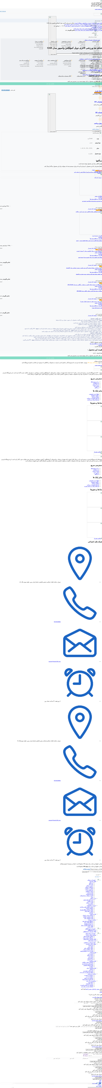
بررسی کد (85, 1055)
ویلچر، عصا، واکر (89, 911)
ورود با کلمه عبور (97, 1032)
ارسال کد (85, 1054)
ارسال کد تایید (98, 1011)
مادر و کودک (93, 914)
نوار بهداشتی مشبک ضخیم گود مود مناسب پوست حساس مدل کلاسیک (89, 274)
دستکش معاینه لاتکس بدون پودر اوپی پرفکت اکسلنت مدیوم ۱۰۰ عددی (89, 240)
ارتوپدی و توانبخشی (86, 23)
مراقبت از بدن (89, 976)
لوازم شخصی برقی (91, 968)
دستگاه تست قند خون (87, 921)
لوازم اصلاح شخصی (88, 965)
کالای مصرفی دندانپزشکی (89, 939)
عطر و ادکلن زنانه (88, 948)
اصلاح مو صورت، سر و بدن (86, 972)
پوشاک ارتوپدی (78, 23)
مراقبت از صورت (88, 975)
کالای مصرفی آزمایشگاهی (89, 931)
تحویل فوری (98, 91)
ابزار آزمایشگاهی (92, 930)
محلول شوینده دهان (88, 936)
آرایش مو (90, 982)
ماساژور (91, 912)
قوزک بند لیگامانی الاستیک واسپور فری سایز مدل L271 (88, 30)
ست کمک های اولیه (88, 900)
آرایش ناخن (90, 958)
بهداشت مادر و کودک (88, 915)
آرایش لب (90, 956)
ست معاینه (90, 901)
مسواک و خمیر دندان (88, 937)
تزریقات (91, 882)
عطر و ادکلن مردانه (88, 949)
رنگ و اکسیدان (89, 983)
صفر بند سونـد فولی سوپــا (97, 307)
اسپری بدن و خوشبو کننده (86, 951)
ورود (100, 998)
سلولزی (91, 966)
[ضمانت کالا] (101, 107)
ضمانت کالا (98, 112)
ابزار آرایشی (90, 959)
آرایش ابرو (90, 954)
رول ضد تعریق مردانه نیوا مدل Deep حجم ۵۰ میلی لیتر (92, 201)
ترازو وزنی (90, 904)
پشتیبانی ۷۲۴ (98, 102)
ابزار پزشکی (93, 898)
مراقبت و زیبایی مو (91, 980)
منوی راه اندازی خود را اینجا (92, 989)
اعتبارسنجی (99, 1022)
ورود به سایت (98, 1004)
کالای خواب (90, 926)
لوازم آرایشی (93, 952)
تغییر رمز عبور (98, 1027)
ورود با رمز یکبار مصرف (96, 1006)
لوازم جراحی (90, 892)
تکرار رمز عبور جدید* (75, 1026)
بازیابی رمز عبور (86, 1006)
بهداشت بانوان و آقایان (87, 962)
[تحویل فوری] (101, 85)
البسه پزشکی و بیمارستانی (86, 895)
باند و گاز (91, 884)
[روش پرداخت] (101, 118)
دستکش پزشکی (89, 887)
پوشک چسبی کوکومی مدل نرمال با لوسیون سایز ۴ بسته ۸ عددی (90, 257)
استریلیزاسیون (89, 894)
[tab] (49, 129)
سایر (92, 897)
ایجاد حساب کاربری (97, 997)
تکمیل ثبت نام (98, 1077)
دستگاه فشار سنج (88, 922)
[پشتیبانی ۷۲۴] (101, 96)
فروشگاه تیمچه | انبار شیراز (86, 65)
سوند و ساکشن (89, 891)
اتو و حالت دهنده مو (88, 971)
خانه (101, 23)
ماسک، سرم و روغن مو (87, 986)
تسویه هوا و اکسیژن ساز (87, 925)
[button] (97, 235)
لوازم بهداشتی (92, 961)
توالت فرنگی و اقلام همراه (86, 909)
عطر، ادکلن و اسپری (91, 944)
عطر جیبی (90, 946)
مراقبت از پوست (92, 973)
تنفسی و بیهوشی (89, 888)
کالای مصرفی (92, 881)
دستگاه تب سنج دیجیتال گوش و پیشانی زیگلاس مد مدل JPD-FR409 (89, 291)
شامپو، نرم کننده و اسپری (86, 985)
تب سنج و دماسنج (88, 924)
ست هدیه (90, 945)
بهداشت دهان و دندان (91, 935)
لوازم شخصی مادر (88, 918)
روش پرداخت (98, 123)
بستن (100, 992)
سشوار (91, 969)
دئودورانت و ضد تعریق (87, 963)
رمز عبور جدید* (98, 1026)
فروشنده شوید (98, 9)
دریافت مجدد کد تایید (97, 1020)
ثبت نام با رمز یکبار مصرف (95, 1061)
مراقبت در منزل (92, 919)
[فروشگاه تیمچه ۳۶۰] (98, 15)
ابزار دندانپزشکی (92, 940)
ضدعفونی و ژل (89, 890)
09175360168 (3, 11)
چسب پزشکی (89, 885)
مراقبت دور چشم (88, 978)
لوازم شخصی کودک (88, 917)
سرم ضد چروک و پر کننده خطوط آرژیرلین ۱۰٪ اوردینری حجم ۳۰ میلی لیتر (83, 26)
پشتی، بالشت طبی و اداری (86, 907)
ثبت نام (96, 998)
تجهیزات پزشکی (95, 23)
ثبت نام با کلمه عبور (97, 1078)
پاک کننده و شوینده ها (88, 979)
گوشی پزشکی (89, 902)
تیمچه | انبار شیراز (92, 208)
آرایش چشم (90, 955)
